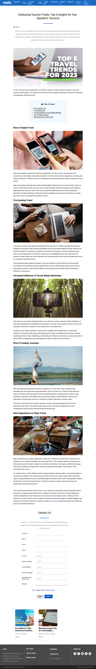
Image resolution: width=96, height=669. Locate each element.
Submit (48, 596)
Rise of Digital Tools (40, 108)
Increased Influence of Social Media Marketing (47, 113)
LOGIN (78, 3)
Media (40, 3)
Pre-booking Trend (39, 110)
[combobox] (30, 3)
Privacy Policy (50, 590)
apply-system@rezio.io (56, 658)
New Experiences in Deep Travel (43, 117)
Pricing (24, 3)
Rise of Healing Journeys (41, 115)
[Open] (66, 555)
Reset (40, 596)
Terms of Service (89, 667)
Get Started (86, 2)
